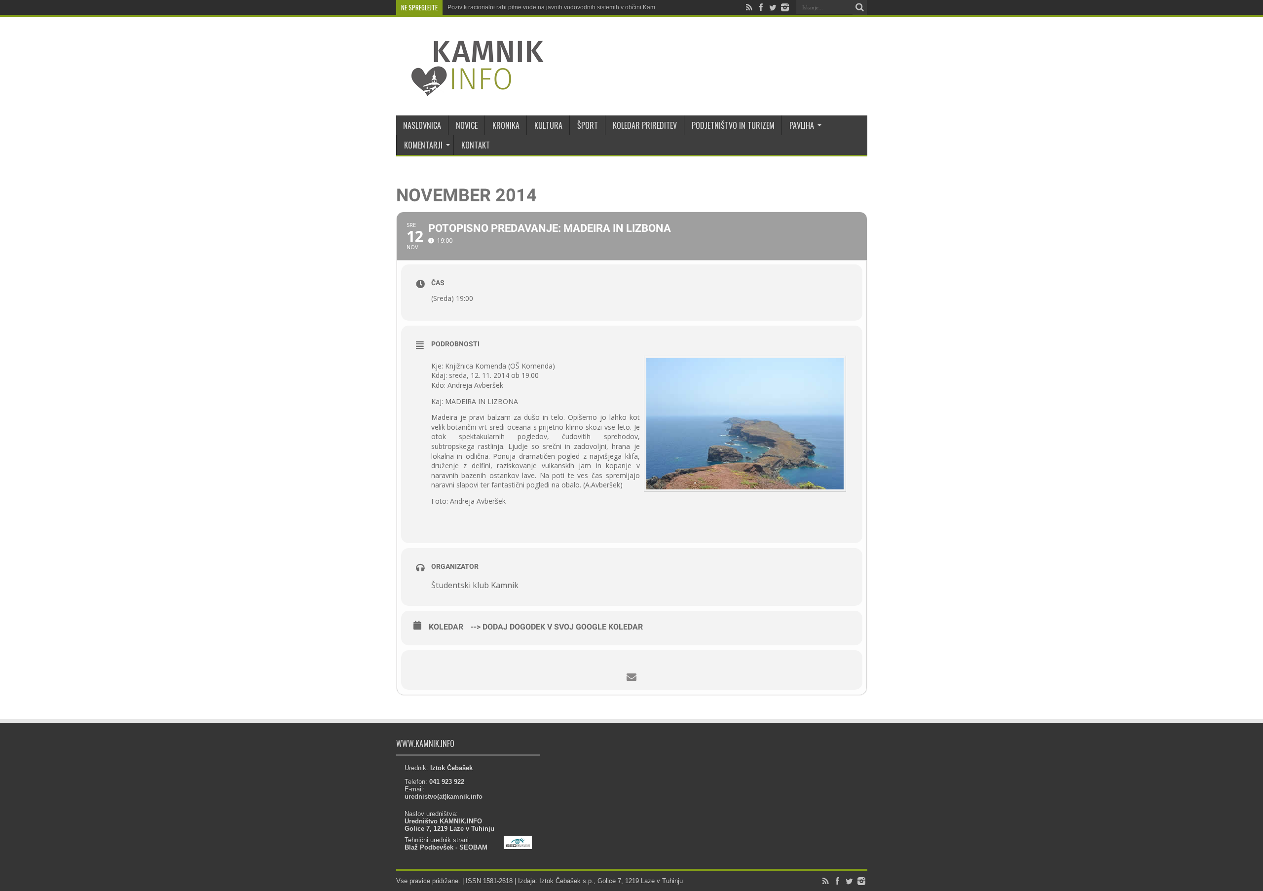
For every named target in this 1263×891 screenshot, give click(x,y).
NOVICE (467, 125)
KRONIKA (506, 125)
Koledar (446, 626)
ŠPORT (587, 125)
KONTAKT (475, 145)
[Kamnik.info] (470, 91)
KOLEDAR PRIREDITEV (645, 125)
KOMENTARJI (423, 145)
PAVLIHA (801, 125)
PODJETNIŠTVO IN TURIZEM (733, 125)
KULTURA (548, 125)
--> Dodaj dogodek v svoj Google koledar (557, 626)
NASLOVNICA (422, 125)
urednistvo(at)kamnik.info (444, 796)
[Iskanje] (860, 7)
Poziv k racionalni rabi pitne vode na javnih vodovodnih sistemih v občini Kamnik (555, 7)
